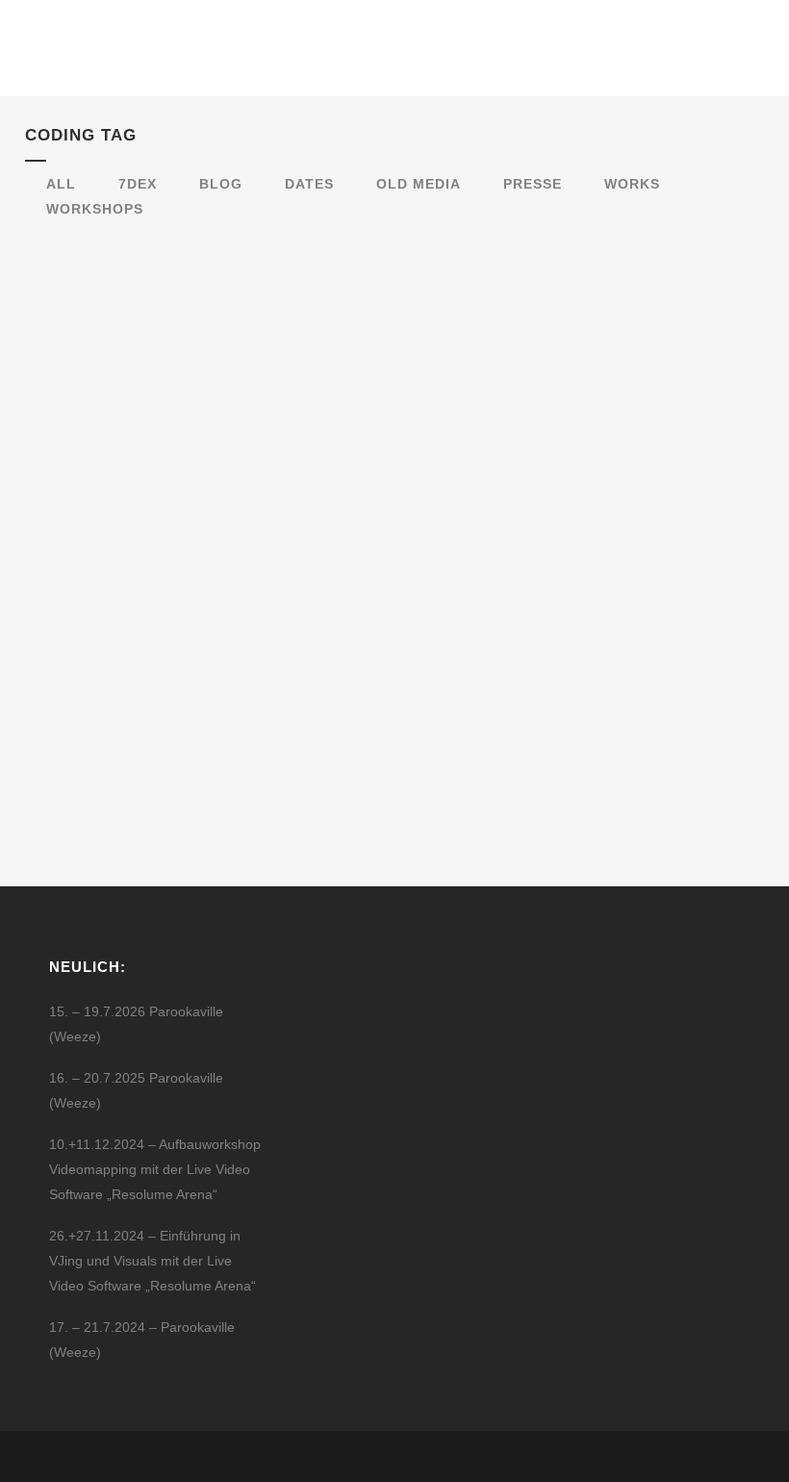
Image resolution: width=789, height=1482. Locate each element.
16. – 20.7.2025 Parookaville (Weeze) (136, 1090)
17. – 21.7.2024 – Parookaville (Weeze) (142, 1339)
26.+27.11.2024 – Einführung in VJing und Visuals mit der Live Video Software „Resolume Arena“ (152, 1260)
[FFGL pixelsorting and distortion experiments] (546, 376)
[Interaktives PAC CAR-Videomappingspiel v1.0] (198, 398)
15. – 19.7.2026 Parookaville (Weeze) (136, 1024)
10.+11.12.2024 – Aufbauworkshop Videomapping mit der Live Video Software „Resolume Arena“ (155, 1169)
